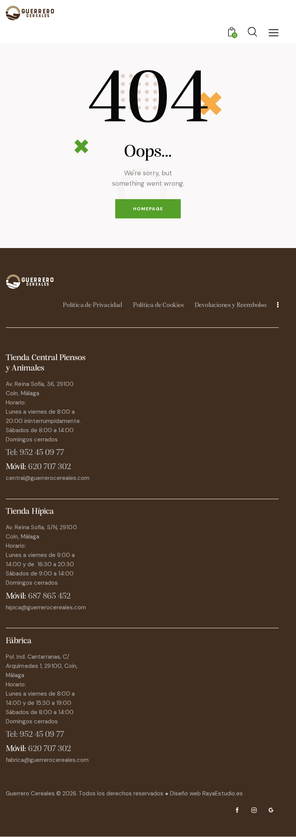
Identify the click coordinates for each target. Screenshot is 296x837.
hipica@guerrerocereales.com (46, 607)
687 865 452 (49, 596)
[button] (274, 32)
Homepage (148, 209)
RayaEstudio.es (222, 793)
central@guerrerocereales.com (47, 478)
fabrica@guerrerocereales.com (47, 760)
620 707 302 (49, 467)
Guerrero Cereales (31, 793)
